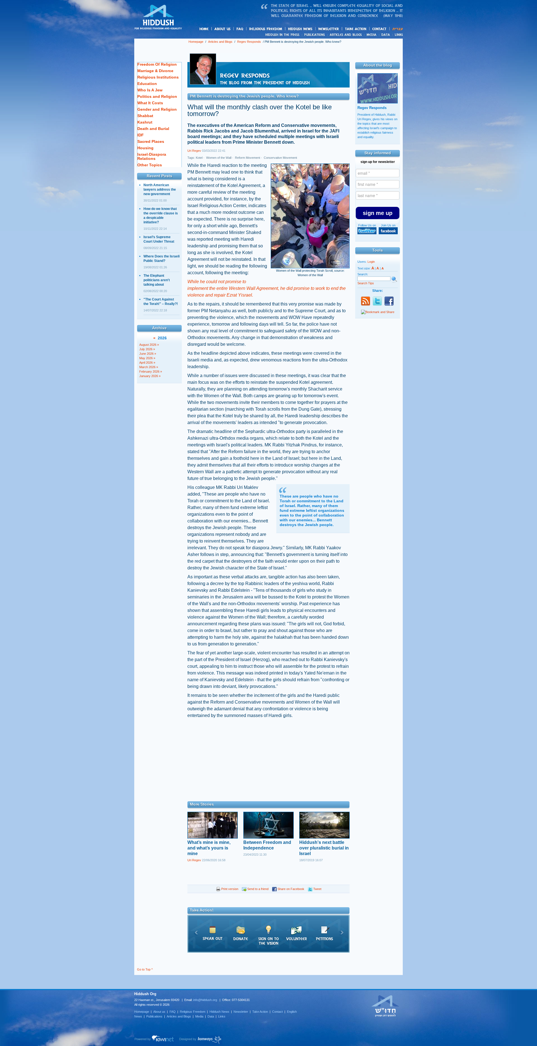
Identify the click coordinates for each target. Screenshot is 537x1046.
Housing (145, 148)
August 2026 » (149, 344)
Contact (379, 29)
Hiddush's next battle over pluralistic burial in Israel (324, 848)
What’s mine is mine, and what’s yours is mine (208, 848)
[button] (377, 213)
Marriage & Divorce (155, 70)
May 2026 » (147, 358)
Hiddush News (311, 29)
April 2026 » (147, 362)
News (283, 34)
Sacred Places (150, 141)
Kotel (199, 157)
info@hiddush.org (205, 1000)
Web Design (200, 1040)
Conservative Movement (280, 157)
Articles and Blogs (220, 41)
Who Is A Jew (149, 90)
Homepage (158, 18)
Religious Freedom (192, 1011)
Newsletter (328, 29)
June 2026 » (147, 353)
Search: (362, 274)
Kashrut (144, 122)
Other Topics (149, 165)
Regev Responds (249, 41)
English (292, 1011)
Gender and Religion (157, 109)
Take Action (260, 1011)
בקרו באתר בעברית (385, 1006)
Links (397, 34)
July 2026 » (147, 349)
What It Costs (150, 103)
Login (371, 261)
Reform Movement (247, 157)
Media (371, 34)
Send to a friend (257, 889)
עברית (396, 29)
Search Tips (365, 283)
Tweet (316, 889)
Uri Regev (194, 150)
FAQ (240, 29)
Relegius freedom (279, 29)
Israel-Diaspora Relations (151, 156)
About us (232, 29)
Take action (364, 29)
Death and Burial (153, 128)
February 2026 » (150, 371)
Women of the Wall (218, 157)
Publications (315, 34)
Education (147, 83)
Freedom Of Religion (157, 64)
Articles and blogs (356, 34)
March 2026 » (148, 367)
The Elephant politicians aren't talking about (156, 280)
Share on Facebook (290, 889)
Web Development (154, 1040)
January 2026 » (150, 376)
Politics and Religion (157, 96)
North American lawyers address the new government (159, 189)
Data (385, 34)
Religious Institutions (158, 77)
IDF (140, 135)
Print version (229, 889)
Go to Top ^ (145, 969)
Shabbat (145, 115)
